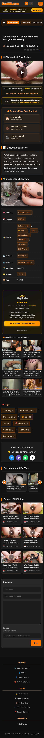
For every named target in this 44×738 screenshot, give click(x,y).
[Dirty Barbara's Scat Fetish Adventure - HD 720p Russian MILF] (32, 384)
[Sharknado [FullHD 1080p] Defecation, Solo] (33, 532)
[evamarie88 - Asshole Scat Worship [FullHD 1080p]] (32, 365)
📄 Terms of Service (22, 698)
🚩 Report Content (22, 712)
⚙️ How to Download (22, 668)
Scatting (21, 256)
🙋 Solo (21, 231)
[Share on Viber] (18, 458)
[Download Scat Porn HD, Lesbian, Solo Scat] (10, 3)
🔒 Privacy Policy (22, 694)
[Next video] (40, 482)
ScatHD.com (13, 22)
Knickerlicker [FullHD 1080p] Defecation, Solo (10, 566)
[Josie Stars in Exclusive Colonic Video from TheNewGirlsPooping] (11, 365)
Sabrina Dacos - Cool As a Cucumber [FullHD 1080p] (11, 517)
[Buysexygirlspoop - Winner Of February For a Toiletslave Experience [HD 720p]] (11, 345)
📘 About (22, 673)
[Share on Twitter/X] (32, 458)
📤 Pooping (22, 235)
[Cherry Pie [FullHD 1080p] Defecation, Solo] (11, 532)
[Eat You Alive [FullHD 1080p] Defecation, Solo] (33, 508)
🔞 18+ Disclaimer (22, 703)
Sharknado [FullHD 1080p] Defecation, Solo (31, 542)
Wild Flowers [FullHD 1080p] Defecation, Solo (31, 566)
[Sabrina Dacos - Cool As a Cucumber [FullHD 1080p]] (11, 508)
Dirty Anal (21, 249)
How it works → (22, 330)
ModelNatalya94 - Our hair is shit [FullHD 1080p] (31, 353)
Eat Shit (21, 244)
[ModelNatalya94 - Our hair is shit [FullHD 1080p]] (32, 345)
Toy (32, 231)
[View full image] (22, 194)
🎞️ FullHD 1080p (24, 262)
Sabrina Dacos (23, 212)
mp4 (20, 274)
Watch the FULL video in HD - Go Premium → (22, 93)
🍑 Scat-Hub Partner (22, 682)
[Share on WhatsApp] (25, 458)
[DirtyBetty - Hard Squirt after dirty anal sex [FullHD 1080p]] (16, 479)
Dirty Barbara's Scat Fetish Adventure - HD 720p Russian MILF (31, 392)
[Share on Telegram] (11, 458)
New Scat (26, 22)
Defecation (22, 226)
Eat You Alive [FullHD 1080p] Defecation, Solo (31, 517)
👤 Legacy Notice (22, 677)
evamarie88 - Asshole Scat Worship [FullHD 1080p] (32, 372)
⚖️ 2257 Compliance (22, 707)
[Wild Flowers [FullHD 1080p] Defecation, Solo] (33, 557)
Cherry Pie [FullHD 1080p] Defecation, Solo (10, 542)
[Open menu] (40, 4)
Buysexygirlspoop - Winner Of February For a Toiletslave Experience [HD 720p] (11, 353)
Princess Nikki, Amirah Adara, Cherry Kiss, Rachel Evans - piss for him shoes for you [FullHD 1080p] (11, 392)
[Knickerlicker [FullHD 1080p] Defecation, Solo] (11, 557)
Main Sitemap (22, 724)
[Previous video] (4, 482)
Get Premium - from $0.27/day (22, 323)
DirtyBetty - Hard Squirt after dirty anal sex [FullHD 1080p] (15, 489)
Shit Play (21, 240)
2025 (20, 219)
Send (36, 643)
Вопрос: (6, 628)
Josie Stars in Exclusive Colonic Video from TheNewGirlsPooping (10, 372)
